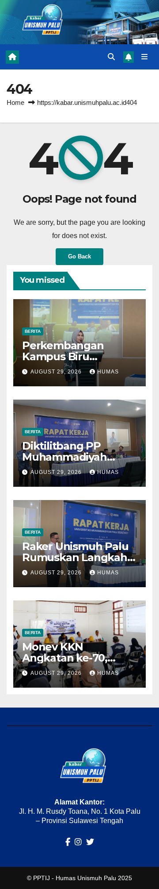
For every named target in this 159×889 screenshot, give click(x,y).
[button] (111, 57)
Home (15, 102)
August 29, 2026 (56, 372)
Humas (108, 372)
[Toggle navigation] (144, 57)
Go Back (79, 256)
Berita (33, 331)
